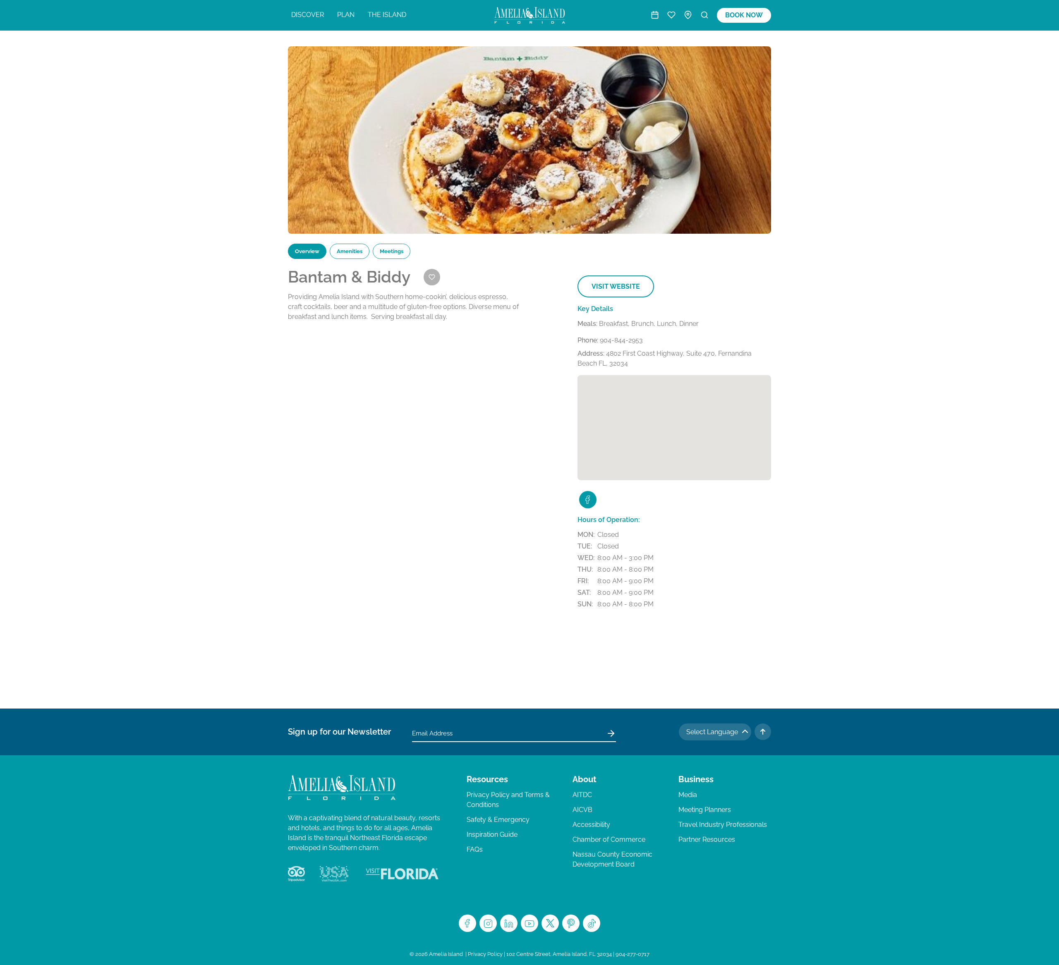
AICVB (582, 810)
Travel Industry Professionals (722, 825)
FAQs (475, 849)
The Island (387, 15)
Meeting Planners (704, 810)
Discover (307, 15)
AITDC (582, 795)
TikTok (591, 923)
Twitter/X (550, 923)
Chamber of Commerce (609, 839)
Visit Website (616, 286)
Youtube (529, 923)
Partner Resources (706, 839)
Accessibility (591, 825)
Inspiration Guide (492, 834)
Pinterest (571, 923)
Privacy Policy (485, 954)
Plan (346, 15)
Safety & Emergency (498, 820)
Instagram (488, 923)
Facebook (467, 923)
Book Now (744, 15)
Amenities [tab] (349, 251)
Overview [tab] (307, 251)
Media (687, 795)
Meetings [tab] (391, 251)
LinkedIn (509, 923)
